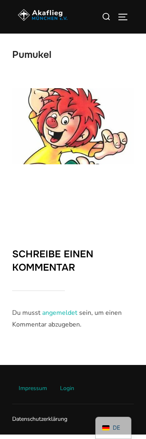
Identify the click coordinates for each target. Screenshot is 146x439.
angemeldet (59, 312)
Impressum (33, 388)
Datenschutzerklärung (39, 419)
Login (67, 388)
